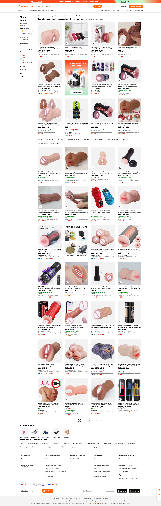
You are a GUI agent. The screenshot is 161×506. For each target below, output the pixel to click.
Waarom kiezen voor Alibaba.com (29, 458)
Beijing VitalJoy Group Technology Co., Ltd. (102, 54)
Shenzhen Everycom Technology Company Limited (129, 132)
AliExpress (56, 498)
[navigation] (27, 218)
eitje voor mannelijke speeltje (71, 447)
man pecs (45, 443)
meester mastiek (99, 139)
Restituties (97, 468)
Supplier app (87, 491)
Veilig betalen (48, 458)
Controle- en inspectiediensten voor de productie (55, 472)
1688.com (63, 498)
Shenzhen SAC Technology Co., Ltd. (100, 92)
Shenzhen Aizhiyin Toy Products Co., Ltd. (128, 295)
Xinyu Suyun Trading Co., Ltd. (72, 334)
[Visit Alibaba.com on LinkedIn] (123, 478)
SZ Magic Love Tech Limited (125, 93)
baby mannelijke (107, 443)
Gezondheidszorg (48, 16)
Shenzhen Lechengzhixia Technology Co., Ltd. (76, 294)
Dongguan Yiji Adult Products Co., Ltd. (101, 219)
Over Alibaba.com (26, 455)
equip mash (132, 443)
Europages (105, 498)
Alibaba (39, 16)
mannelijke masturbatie (39, 447)
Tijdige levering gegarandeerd (53, 465)
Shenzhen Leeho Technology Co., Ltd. (48, 219)
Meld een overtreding (100, 476)
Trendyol (98, 498)
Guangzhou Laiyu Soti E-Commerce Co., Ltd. (102, 256)
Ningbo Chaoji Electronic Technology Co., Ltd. (76, 54)
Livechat (96, 462)
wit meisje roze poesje (33, 443)
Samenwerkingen (123, 471)
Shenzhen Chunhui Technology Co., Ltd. (128, 180)
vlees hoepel (56, 143)
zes (22, 443)
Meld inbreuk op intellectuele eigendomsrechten (102, 472)
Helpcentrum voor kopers (101, 458)
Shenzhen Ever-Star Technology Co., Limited (102, 333)
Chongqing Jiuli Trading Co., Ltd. (46, 132)
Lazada (80, 498)
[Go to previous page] (76, 420)
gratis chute (50, 139)
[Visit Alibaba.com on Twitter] (127, 478)
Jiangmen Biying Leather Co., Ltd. (100, 179)
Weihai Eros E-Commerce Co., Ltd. (126, 54)
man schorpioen (25, 447)
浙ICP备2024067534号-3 (123, 503)
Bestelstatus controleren (125, 465)
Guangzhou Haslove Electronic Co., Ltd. (128, 333)
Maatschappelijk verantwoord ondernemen (28, 465)
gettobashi (55, 443)
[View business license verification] (95, 503)
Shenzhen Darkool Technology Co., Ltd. (48, 180)
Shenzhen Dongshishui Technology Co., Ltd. (49, 333)
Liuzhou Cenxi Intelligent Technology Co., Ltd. (50, 54)
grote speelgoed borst (73, 139)
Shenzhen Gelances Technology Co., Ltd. (48, 92)
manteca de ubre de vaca (93, 443)
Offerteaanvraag (74, 462)
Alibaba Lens (24, 491)
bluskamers (125, 139)
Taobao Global (87, 498)
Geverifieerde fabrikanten (76, 458)
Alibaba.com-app (110, 491)
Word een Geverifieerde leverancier (128, 468)
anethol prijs (66, 443)
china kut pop (87, 139)
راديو (41, 139)
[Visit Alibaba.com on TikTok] (137, 478)
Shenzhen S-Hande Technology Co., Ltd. (48, 256)
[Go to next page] (102, 420)
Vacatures (23, 470)
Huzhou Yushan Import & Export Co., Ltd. (101, 132)
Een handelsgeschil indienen (101, 465)
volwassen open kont (113, 139)
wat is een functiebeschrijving (90, 447)
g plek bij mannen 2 (54, 447)
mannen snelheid (120, 443)
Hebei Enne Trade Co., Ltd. (124, 219)
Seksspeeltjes (69, 16)
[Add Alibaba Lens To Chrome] (47, 491)
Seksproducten (59, 16)
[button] (91, 6)
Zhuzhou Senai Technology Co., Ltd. (127, 256)
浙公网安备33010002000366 (108, 503)
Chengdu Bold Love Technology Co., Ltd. (101, 295)
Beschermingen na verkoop (52, 468)
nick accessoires (44, 143)
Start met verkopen (124, 462)
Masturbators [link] (79, 16)
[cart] (114, 6)
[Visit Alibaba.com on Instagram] (130, 478)
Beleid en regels (49, 476)
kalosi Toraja (60, 139)
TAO (93, 498)
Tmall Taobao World (72, 498)
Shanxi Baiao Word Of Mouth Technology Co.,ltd (76, 180)
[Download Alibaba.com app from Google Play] (134, 491)
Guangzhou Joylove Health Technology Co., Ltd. (76, 219)
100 (100, 420)
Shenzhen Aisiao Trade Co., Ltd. (73, 133)
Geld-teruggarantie (50, 462)
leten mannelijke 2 (77, 443)
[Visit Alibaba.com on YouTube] (133, 478)
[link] (159, 490)
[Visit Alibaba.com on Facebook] (120, 478)
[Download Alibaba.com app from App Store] (122, 491)
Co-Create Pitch (25, 462)
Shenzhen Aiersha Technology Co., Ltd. (48, 295)
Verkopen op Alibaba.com (125, 458)
